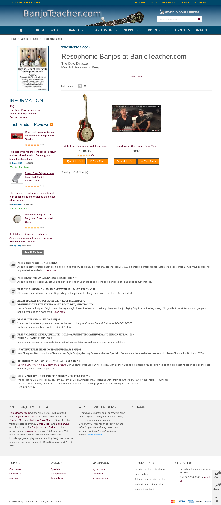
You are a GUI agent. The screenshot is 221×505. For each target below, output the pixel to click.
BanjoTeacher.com (19, 412)
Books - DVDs (47, 30)
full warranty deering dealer (150, 479)
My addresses (100, 477)
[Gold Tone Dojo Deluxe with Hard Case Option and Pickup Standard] (85, 118)
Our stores (15, 469)
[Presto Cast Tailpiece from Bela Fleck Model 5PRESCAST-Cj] (17, 177)
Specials (55, 469)
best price (160, 469)
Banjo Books (44, 423)
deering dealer (143, 469)
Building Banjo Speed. (42, 420)
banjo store (30, 431)
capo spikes (141, 474)
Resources (157, 30)
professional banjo (145, 489)
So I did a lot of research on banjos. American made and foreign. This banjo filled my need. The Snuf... (31, 238)
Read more (59, 311)
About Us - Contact (191, 30)
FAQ (11, 106)
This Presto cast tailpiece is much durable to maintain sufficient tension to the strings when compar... (32, 197)
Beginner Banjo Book (26, 416)
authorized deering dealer (149, 484)
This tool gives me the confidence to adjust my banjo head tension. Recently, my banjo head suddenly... (32, 155)
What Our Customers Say (97, 407)
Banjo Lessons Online (44, 427)
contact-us (50, 270)
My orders (97, 473)
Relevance (67, 86)
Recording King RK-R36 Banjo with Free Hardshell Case (39, 218)
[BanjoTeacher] (83, 15)
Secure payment (18, 117)
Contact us (15, 473)
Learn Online (103, 30)
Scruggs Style (17, 420)
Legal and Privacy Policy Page (25, 110)
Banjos (75, 30)
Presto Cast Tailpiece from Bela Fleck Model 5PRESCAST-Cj (39, 177)
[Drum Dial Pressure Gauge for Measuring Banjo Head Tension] (17, 136)
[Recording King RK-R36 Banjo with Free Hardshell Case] (17, 218)
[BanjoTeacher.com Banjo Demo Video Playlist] (136, 118)
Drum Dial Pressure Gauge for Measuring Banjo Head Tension (40, 136)
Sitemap (13, 477)
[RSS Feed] (51, 124)
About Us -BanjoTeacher (22, 113)
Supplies (131, 30)
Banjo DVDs (62, 423)
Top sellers (57, 477)
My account (98, 469)
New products (58, 473)
